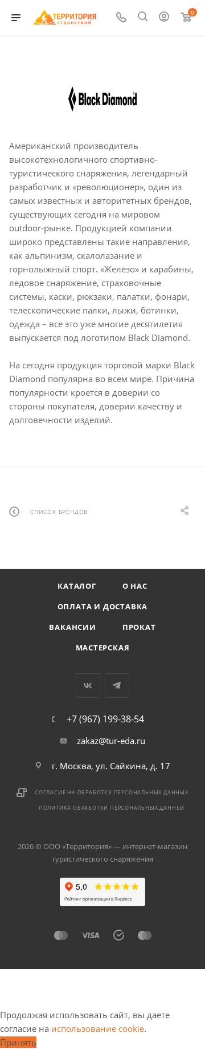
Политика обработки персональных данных (111, 807)
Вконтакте (88, 685)
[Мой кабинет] (164, 17)
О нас (134, 586)
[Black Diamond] (102, 99)
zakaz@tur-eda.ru (111, 740)
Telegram (117, 685)
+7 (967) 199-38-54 (105, 719)
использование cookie (97, 1028)
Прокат (139, 627)
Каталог (77, 586)
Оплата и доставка (103, 606)
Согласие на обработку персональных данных (111, 792)
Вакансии (72, 627)
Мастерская (103, 647)
